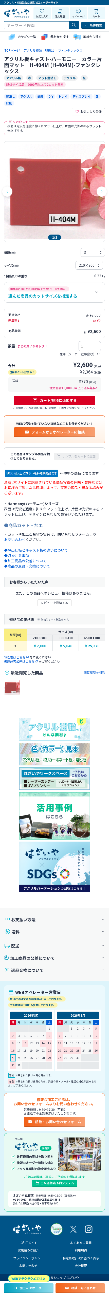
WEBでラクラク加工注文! (28, 1278)
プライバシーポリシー (28, 1258)
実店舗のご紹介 (28, 1250)
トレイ (62, 96)
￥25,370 (91, 646)
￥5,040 (65, 646)
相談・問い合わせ (83, 1288)
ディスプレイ (81, 96)
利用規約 (81, 1250)
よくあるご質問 (81, 1242)
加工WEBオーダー (32, 1288)
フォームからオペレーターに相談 (58, 431)
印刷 (9, 103)
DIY (50, 96)
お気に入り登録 (91, 111)
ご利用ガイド (28, 1242)
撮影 (40, 96)
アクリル (26, 96)
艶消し (10, 96)
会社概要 (81, 1265)
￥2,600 (39, 646)
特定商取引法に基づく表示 (81, 1258)
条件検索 (96, 25)
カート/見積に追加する (58, 400)
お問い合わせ (28, 1265)
